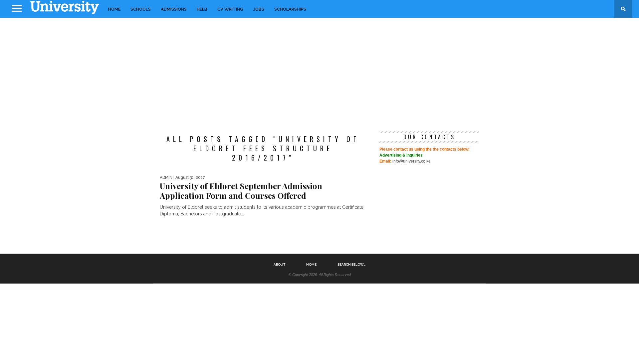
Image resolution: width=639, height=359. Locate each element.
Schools (140, 9)
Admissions (174, 9)
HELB (202, 9)
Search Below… (351, 264)
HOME (114, 9)
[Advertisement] (319, 71)
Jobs (258, 9)
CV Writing (230, 9)
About (279, 264)
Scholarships (290, 9)
